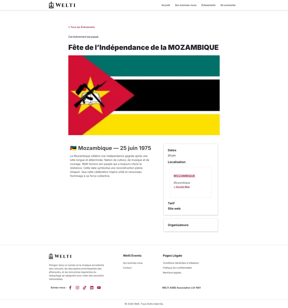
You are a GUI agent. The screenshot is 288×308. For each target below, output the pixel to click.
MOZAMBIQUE (184, 176)
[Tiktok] (84, 288)
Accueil (166, 5)
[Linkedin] (92, 288)
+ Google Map (182, 186)
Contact (127, 267)
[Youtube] (99, 288)
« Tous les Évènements (81, 27)
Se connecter (228, 5)
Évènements (209, 5)
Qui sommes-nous (185, 5)
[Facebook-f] (70, 288)
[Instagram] (77, 288)
